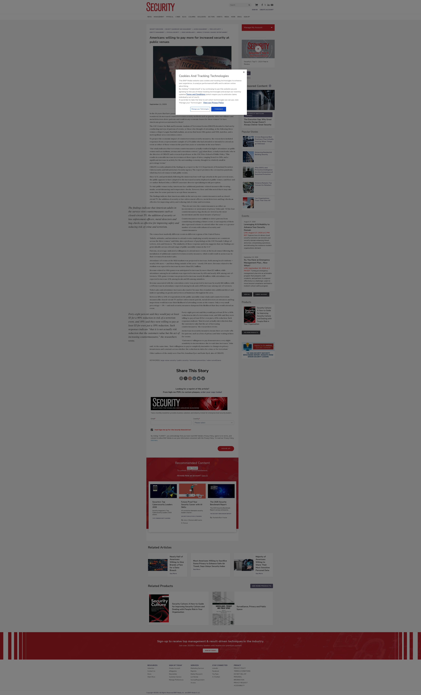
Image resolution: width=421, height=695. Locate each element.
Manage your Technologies (200, 109)
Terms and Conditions (195, 94)
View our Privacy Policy (213, 102)
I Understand (219, 109)
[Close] (243, 72)
